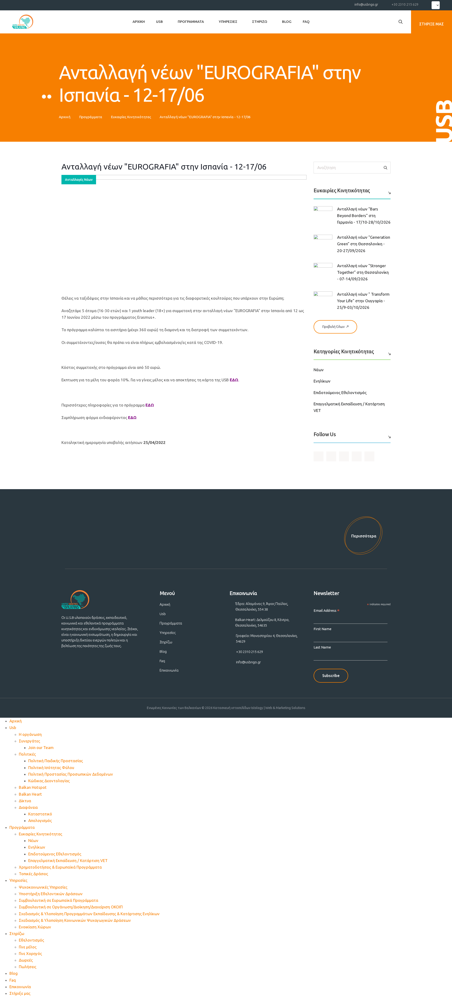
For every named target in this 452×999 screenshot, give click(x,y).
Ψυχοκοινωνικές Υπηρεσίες (43, 887)
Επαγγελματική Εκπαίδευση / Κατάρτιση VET (68, 860)
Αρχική (139, 22)
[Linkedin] (42, 4)
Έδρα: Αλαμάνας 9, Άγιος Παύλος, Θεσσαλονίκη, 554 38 (261, 606)
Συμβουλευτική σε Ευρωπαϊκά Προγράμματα (58, 900)
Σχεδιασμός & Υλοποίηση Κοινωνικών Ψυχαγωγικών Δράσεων (75, 920)
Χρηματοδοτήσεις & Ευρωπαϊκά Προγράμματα (60, 867)
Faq (306, 22)
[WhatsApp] (50, 4)
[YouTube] (25, 4)
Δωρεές (26, 960)
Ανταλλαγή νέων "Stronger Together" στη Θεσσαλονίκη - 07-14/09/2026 (363, 272)
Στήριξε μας (19, 993)
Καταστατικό (40, 814)
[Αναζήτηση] (385, 168)
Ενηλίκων (322, 381)
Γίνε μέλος (27, 947)
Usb (159, 22)
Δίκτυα (25, 800)
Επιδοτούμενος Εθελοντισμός (340, 392)
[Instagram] (33, 4)
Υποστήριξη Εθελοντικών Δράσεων (51, 893)
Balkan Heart (30, 794)
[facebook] (16, 4)
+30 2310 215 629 (404, 4)
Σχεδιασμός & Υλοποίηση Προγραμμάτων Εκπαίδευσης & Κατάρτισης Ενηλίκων (89, 913)
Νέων (319, 369)
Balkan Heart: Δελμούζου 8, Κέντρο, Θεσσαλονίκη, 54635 (262, 622)
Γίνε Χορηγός (30, 953)
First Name (322, 629)
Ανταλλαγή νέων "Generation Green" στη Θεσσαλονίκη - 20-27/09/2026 (363, 244)
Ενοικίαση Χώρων (35, 927)
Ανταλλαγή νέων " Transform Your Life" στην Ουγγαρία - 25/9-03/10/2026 (363, 301)
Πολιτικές (27, 754)
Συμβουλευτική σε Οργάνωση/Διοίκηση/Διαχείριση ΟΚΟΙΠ (71, 907)
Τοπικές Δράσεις (33, 873)
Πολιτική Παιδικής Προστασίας (55, 760)
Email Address (327, 610)
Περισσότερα (363, 536)
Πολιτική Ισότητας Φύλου (51, 767)
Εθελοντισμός (31, 940)
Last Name (322, 647)
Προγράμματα (191, 22)
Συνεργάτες (29, 741)
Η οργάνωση (30, 734)
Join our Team (41, 747)
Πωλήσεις (27, 966)
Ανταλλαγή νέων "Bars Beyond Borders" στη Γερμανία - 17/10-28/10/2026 (364, 215)
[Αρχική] (22, 22)
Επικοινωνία (169, 670)
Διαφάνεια (28, 807)
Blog (286, 22)
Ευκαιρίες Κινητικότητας (131, 117)
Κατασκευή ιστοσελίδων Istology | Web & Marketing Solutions (259, 708)
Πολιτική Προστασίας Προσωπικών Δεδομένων (70, 774)
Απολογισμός (40, 820)
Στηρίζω (259, 22)
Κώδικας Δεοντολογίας (49, 780)
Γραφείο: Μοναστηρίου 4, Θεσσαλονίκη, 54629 (267, 638)
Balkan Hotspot (33, 787)
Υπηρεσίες (228, 22)
